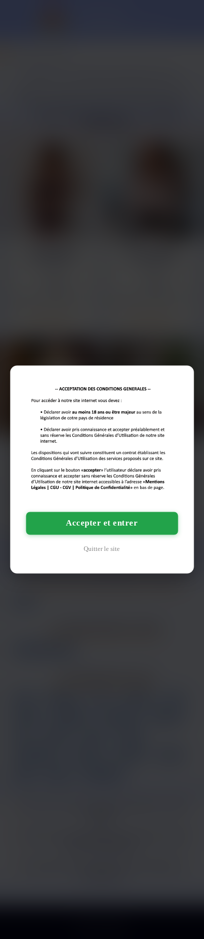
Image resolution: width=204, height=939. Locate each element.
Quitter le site (102, 549)
